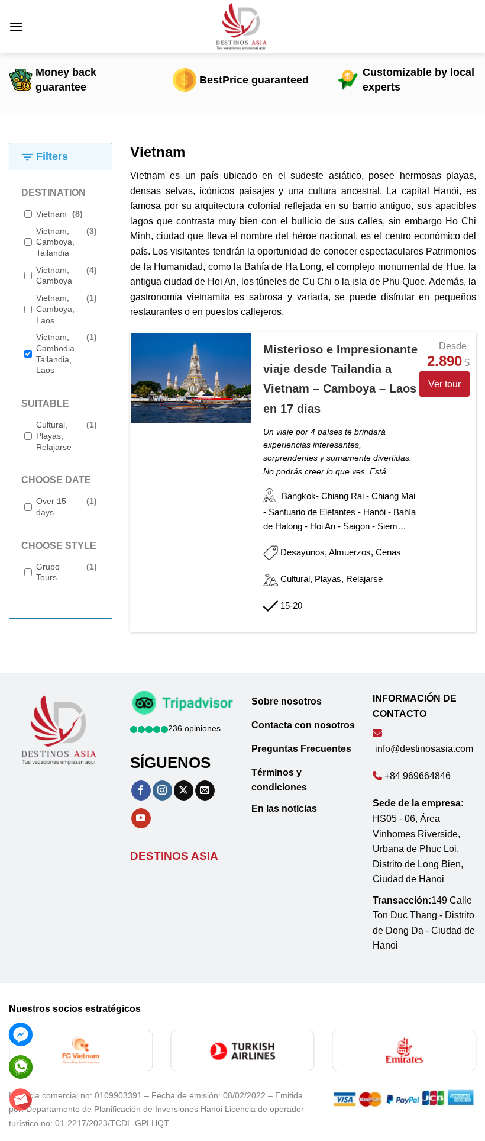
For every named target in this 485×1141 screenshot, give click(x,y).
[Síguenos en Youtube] (141, 818)
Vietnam (51, 213)
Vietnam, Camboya (54, 275)
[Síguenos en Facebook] (141, 790)
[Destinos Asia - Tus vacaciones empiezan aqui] (242, 26)
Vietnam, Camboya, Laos (55, 308)
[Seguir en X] (183, 790)
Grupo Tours (48, 572)
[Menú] (16, 26)
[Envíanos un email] (205, 790)
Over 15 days (51, 506)
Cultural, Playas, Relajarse (54, 435)
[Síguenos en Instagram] (162, 790)
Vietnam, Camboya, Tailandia (55, 242)
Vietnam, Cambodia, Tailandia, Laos (56, 353)
